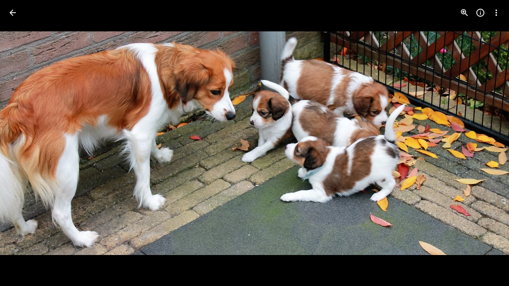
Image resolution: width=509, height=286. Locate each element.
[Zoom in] (464, 13)
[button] (22, 143)
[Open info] (480, 13)
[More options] (496, 13)
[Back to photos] (12, 12)
